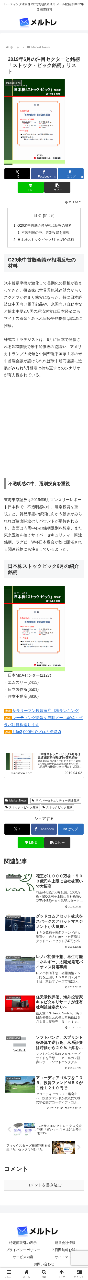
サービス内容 (23, 1257)
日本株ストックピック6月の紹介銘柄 (45, 240)
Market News (18, 800)
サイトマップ (65, 1257)
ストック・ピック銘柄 (23, 807)
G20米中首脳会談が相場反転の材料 (44, 225)
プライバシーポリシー (23, 1250)
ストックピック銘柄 (59, 807)
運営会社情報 (65, 1243)
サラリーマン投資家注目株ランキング (45, 711)
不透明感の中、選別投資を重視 (45, 232)
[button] (57, 187)
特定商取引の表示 (23, 1243)
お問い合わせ (44, 1264)
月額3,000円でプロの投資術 (36, 732)
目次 (37, 215)
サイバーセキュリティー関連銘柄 (57, 800)
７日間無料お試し (65, 1250)
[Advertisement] (45, 434)
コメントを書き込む (44, 1185)
